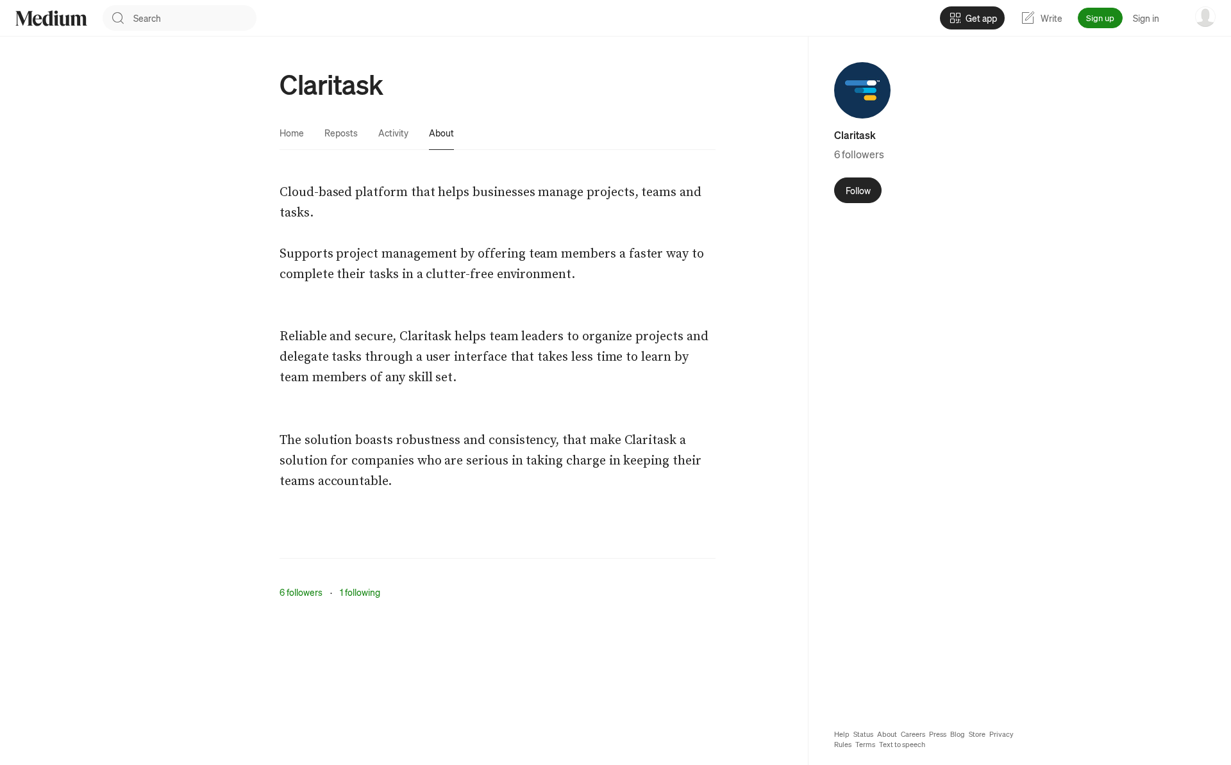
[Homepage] (51, 18)
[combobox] (194, 18)
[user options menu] (1205, 16)
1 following (360, 592)
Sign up (1100, 17)
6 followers (301, 592)
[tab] (292, 132)
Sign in (1146, 18)
